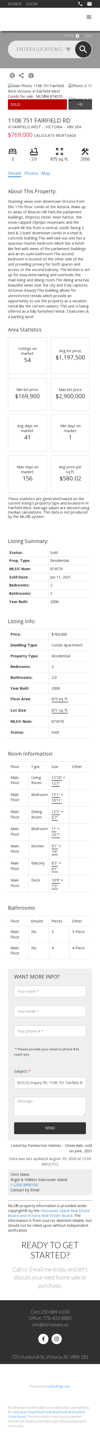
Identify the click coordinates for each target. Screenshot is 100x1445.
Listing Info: (22, 621)
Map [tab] (45, 173)
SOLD (88, 35)
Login (31, 4)
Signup (14, 4)
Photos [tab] (31, 173)
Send (50, 1127)
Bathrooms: (22, 907)
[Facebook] (43, 1339)
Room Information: (30, 753)
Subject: (21, 1071)
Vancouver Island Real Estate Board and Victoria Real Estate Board (49, 1213)
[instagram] (57, 1339)
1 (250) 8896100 (24, 1184)
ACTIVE (69, 35)
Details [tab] (14, 173)
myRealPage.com (58, 1386)
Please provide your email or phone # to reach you (46, 1052)
